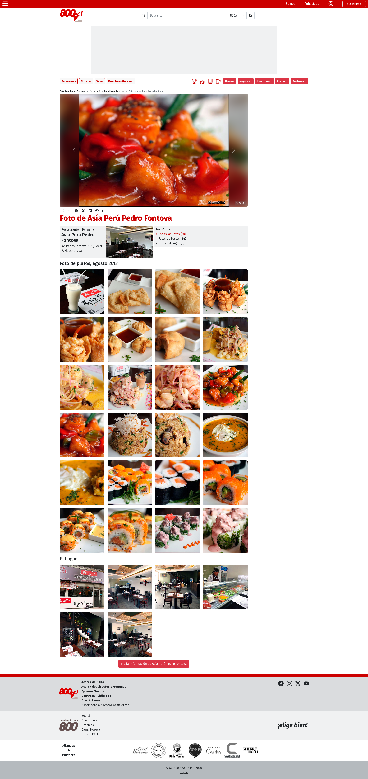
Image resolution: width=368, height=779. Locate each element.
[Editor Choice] (194, 81)
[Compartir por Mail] (69, 211)
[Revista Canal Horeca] (140, 750)
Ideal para (263, 81)
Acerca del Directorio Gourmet (103, 686)
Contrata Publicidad (96, 696)
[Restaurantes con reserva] (218, 81)
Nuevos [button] (229, 81)
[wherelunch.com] (250, 750)
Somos (290, 4)
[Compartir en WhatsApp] (97, 211)
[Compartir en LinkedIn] (90, 211)
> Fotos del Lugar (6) (170, 243)
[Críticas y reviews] (210, 81)
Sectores (298, 81)
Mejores (244, 81)
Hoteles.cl (88, 725)
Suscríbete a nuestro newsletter (105, 705)
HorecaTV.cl (89, 734)
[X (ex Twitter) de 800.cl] (298, 684)
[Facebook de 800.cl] (281, 684)
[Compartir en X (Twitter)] (83, 211)
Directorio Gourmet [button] (120, 81)
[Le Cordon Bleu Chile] (177, 750)
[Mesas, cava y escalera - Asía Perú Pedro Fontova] (82, 634)
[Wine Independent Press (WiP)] (195, 750)
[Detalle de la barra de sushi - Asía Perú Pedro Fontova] (225, 587)
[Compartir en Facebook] (76, 211)
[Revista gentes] (213, 750)
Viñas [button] (99, 81)
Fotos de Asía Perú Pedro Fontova (107, 91)
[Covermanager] (232, 750)
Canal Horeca (90, 729)
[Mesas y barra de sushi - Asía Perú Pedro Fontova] (130, 587)
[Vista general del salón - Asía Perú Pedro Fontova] (177, 587)
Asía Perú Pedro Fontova (72, 91)
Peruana (88, 229)
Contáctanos (91, 700)
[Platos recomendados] (202, 81)
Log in (184, 772)
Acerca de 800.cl (93, 682)
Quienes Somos (92, 691)
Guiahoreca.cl (91, 720)
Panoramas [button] (69, 81)
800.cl (85, 716)
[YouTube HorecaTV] (306, 684)
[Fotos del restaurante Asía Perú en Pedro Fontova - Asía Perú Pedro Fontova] (82, 587)
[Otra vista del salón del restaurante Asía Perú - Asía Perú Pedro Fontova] (130, 634)
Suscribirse (354, 4)
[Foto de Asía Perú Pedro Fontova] (82, 291)
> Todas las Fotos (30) (171, 234)
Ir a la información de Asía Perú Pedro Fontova (154, 664)
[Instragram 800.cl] (331, 3)
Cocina (281, 81)
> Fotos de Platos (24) (171, 238)
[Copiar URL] (104, 211)
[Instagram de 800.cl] (289, 684)
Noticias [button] (86, 81)
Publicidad (311, 4)
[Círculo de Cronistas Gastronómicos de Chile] (158, 750)
